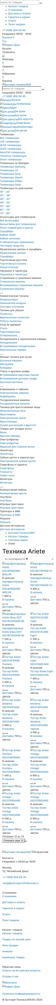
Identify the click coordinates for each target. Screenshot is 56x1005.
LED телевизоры (10, 141)
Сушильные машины (12, 288)
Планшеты (6, 471)
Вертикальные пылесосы (14, 317)
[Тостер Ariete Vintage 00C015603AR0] (42, 753)
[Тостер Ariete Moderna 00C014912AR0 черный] (42, 705)
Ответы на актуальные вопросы (21, 970)
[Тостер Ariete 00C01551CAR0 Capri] (42, 617)
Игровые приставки (12, 507)
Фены (3, 432)
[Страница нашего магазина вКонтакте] (9, 982)
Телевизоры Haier (10, 184)
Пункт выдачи (16, 24)
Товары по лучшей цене (16, 939)
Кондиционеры (9, 299)
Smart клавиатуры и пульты (16, 227)
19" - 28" (5, 191)
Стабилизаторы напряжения (17, 242)
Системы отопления (12, 306)
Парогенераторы (10, 331)
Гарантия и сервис (19, 17)
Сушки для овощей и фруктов (18, 425)
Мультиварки (8, 414)
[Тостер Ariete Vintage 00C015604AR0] (14, 796)
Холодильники (8, 342)
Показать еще (13, 840)
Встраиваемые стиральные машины (21, 285)
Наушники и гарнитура (13, 274)
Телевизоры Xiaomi (11, 177)
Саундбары (6, 231)
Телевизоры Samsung (12, 166)
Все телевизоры (9, 137)
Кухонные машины (11, 360)
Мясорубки (6, 364)
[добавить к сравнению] (31, 596)
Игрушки (5, 522)
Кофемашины (8, 396)
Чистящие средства (12, 245)
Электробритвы (9, 443)
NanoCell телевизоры (12, 152)
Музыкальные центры (13, 252)
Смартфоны (7, 468)
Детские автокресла (12, 529)
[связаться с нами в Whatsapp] (3, 55)
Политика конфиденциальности (21, 993)
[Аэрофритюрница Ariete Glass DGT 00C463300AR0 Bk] (14, 617)
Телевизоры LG (9, 170)
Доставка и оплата (19, 13)
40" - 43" (5, 198)
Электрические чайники (14, 392)
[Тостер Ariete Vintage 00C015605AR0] (42, 796)
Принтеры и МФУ (10, 514)
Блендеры (6, 367)
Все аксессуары (9, 220)
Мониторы (6, 482)
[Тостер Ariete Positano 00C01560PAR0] (14, 753)
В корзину (8, 599)
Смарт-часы (7, 475)
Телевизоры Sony (10, 173)
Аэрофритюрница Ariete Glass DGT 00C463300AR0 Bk (13, 632)
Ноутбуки (5, 500)
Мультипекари (8, 421)
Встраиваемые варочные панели (19, 374)
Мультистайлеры (10, 435)
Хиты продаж (10, 945)
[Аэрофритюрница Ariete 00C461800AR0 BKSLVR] (14, 568)
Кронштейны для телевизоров (18, 224)
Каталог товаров (18, 6)
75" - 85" (5, 213)
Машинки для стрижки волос (17, 446)
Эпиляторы (6, 453)
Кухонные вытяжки (11, 382)
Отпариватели (8, 335)
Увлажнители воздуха (13, 303)
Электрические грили (13, 417)
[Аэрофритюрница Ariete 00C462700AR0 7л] (42, 566)
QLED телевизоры (10, 145)
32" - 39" (5, 195)
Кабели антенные (10, 238)
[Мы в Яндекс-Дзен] (11, 44)
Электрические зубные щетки (18, 460)
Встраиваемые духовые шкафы (18, 378)
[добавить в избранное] (34, 596)
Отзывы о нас (10, 976)
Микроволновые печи (13, 410)
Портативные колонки (13, 263)
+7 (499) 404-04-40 (14, 30)
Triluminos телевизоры (13, 155)
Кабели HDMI (7, 234)
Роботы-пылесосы (11, 320)
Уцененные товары (13, 957)
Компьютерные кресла (13, 493)
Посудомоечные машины (15, 403)
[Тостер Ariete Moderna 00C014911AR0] (14, 703)
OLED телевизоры (10, 148)
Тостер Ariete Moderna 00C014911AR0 (10, 718)
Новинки (7, 951)
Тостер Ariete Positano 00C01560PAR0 (11, 768)
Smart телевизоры (11, 159)
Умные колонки (9, 267)
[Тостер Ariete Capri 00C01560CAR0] (42, 660)
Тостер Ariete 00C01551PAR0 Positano (11, 675)
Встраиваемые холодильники (17, 346)
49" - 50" (5, 202)
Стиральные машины (12, 281)
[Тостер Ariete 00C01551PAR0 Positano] (14, 660)
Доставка (8, 606)
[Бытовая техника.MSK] (16, 851)
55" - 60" (5, 206)
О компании (15, 9)
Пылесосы (6, 313)
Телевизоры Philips (11, 180)
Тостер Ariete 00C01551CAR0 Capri (39, 632)
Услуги (12, 20)
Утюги (3, 328)
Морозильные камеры (13, 349)
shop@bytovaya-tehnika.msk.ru (21, 883)
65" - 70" (5, 209)
